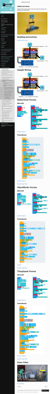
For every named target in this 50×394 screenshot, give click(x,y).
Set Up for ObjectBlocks (8, 91)
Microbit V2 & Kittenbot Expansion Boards (7, 25)
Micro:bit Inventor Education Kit (7, 75)
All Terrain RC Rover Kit (6, 112)
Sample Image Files (22, 184)
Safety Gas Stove (7, 94)
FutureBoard (3, 43)
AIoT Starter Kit (4, 73)
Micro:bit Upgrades (4, 21)
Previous (19, 386)
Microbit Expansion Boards (6, 50)
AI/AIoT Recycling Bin (5, 78)
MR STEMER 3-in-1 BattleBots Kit (7, 106)
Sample (19, 264)
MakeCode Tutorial (4, 36)
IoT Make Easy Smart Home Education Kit (7, 81)
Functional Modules (4, 61)
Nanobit (2, 47)
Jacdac (2, 16)
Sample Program (21, 131)
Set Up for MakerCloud (8, 87)
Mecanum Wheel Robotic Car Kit (7, 109)
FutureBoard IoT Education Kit (7, 77)
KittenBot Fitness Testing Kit (7, 103)
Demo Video (20, 383)
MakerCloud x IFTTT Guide (8, 89)
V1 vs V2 (2, 23)
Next (46, 386)
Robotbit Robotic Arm (5, 115)
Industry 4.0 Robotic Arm (6, 101)
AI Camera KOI (3, 54)
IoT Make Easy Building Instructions (8, 85)
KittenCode (3, 32)
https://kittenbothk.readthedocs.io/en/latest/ (7, 126)
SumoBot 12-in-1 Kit (5, 104)
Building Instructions (22, 40)
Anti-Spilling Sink (7, 98)
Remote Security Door (8, 95)
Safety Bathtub (7, 97)
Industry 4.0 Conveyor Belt (6, 100)
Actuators (3, 65)
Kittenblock (3, 29)
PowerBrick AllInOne (5, 70)
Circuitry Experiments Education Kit (7, 119)
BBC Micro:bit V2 (4, 20)
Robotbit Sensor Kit (7, 121)
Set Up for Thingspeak (8, 92)
